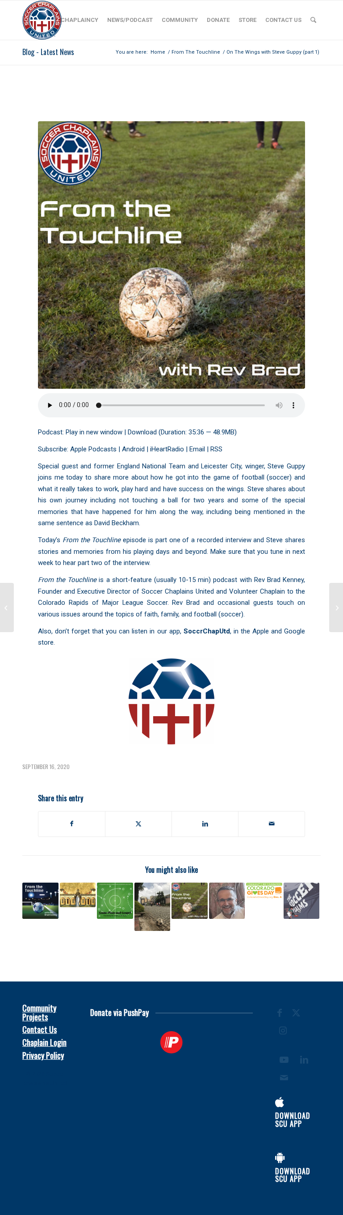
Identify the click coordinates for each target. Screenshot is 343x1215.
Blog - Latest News (48, 52)
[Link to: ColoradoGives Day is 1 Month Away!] (264, 891)
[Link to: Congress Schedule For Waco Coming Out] (115, 901)
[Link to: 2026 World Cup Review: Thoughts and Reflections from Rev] (40, 901)
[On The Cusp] (7, 607)
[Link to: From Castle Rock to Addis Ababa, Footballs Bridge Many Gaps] (152, 906)
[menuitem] (79, 20)
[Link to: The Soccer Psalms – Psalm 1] (302, 901)
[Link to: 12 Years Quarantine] (190, 901)
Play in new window (94, 432)
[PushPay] (171, 1042)
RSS (216, 449)
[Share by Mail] (271, 823)
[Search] (313, 20)
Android (133, 449)
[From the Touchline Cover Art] (171, 255)
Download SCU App (292, 1119)
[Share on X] (138, 823)
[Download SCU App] (279, 1102)
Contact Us (39, 1029)
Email (197, 449)
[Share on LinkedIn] (205, 823)
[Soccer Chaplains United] (42, 20)
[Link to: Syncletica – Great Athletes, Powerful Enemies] (78, 895)
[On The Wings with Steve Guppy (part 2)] (336, 607)
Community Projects (39, 1012)
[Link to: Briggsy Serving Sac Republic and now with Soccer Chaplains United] (227, 901)
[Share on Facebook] (71, 823)
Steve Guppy (286, 466)
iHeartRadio (167, 449)
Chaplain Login (44, 1042)
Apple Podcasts (93, 449)
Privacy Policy (43, 1055)
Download (142, 432)
